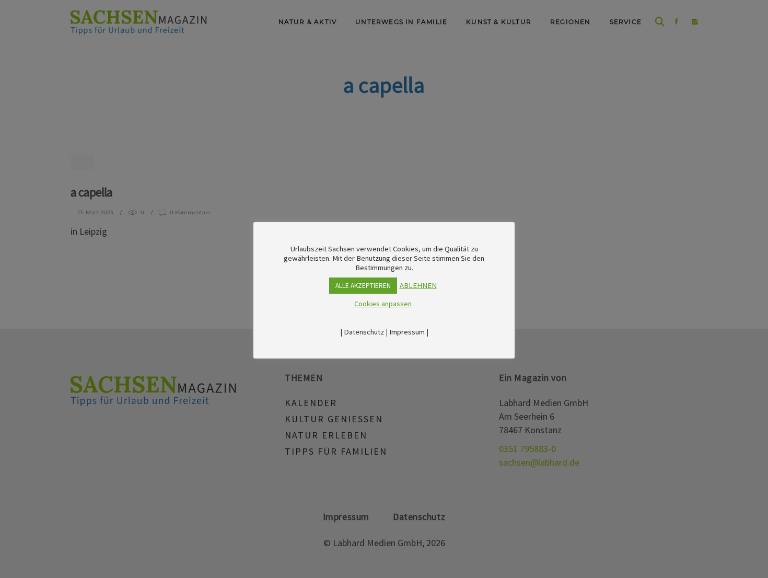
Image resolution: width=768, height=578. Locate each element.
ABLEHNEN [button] (418, 285)
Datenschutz (364, 332)
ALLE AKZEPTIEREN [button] (363, 285)
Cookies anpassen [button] (383, 303)
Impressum (407, 332)
